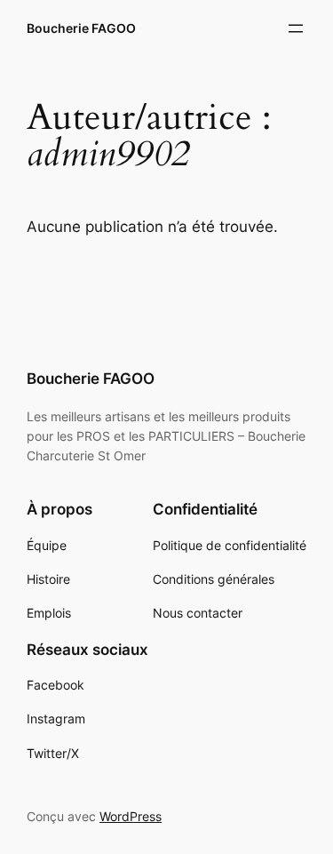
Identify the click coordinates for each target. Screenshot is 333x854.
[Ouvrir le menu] (295, 28)
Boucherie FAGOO (81, 28)
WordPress (130, 816)
